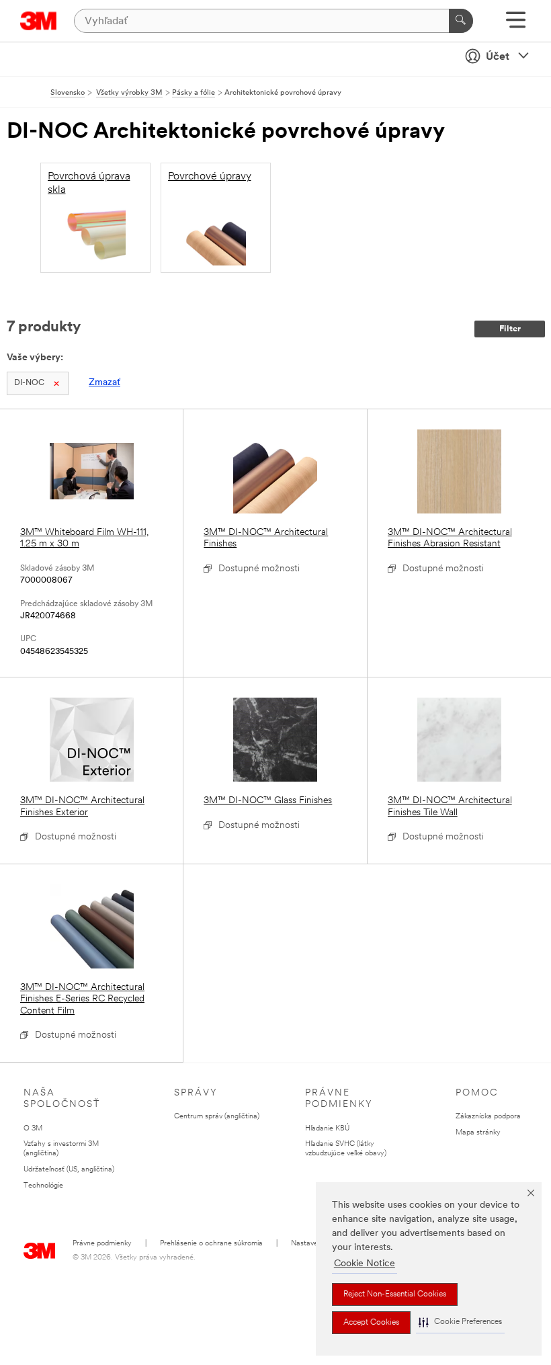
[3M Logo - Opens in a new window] (38, 21)
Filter (510, 329)
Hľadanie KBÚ (327, 1128)
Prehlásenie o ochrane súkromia (211, 1243)
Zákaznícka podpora (488, 1116)
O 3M (33, 1128)
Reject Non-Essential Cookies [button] (394, 1294)
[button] (460, 1322)
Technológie (43, 1186)
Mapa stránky (478, 1132)
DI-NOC (29, 383)
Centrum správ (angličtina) (216, 1116)
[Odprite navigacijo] (515, 24)
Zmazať (104, 383)
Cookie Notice (364, 1264)
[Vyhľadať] (461, 21)
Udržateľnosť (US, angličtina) (69, 1169)
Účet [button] (497, 57)
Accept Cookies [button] (371, 1323)
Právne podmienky (102, 1243)
